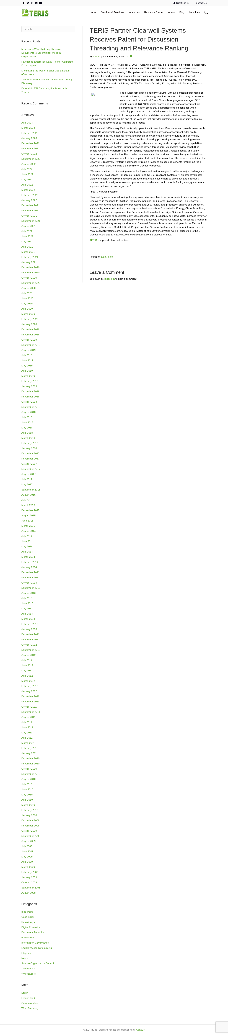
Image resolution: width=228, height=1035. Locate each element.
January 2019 (29, 386)
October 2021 (29, 215)
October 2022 (29, 153)
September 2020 (30, 282)
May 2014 (27, 546)
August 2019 (28, 350)
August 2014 (28, 531)
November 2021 (30, 210)
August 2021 (28, 226)
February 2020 (29, 319)
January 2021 (29, 262)
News (24, 958)
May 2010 (27, 794)
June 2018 (27, 422)
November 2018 (30, 396)
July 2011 (26, 722)
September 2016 (30, 489)
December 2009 (30, 820)
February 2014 (29, 562)
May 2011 (26, 732)
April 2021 (27, 246)
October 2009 (29, 830)
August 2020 (28, 288)
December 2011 (30, 696)
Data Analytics (29, 922)
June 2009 (27, 851)
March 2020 (28, 313)
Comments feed (30, 1003)
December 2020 (30, 267)
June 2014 (27, 541)
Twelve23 (140, 1030)
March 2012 (28, 680)
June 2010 (27, 789)
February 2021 (29, 257)
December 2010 (30, 758)
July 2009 (26, 846)
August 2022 (28, 164)
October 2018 (29, 401)
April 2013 (27, 613)
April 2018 (27, 432)
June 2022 (27, 174)
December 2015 (30, 510)
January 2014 (29, 567)
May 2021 (27, 241)
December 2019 (30, 329)
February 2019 (29, 381)
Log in (24, 992)
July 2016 (26, 500)
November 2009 (30, 825)
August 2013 (28, 593)
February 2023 (29, 133)
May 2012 (27, 670)
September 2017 (30, 469)
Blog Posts (27, 911)
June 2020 (27, 298)
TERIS (93, 240)
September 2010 (30, 773)
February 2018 (29, 443)
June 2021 (27, 236)
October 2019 (29, 339)
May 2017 (27, 484)
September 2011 (30, 711)
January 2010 (29, 815)
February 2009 (29, 872)
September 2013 (30, 587)
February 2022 (29, 195)
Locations (194, 12)
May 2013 (27, 608)
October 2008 (29, 882)
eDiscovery (27, 937)
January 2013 (29, 629)
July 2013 (26, 598)
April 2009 (27, 861)
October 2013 (29, 582)
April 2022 (27, 184)
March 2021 (28, 251)
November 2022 (30, 148)
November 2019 (30, 334)
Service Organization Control (37, 963)
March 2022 (28, 189)
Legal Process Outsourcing (36, 947)
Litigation (26, 953)
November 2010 (30, 763)
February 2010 (29, 810)
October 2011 (29, 706)
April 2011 (27, 737)
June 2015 (27, 520)
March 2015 (28, 525)
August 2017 (28, 474)
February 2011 (29, 748)
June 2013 (27, 603)
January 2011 (29, 753)
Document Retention (33, 932)
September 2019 (30, 344)
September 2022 (30, 158)
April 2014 (27, 551)
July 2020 (26, 293)
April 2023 (27, 122)
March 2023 (28, 127)
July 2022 (26, 169)
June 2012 (27, 665)
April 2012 (27, 675)
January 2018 (29, 448)
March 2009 (28, 867)
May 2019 (27, 365)
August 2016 (28, 494)
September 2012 (30, 649)
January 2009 (29, 877)
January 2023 (29, 138)
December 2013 (30, 572)
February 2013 (29, 624)
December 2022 (30, 143)
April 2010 (27, 799)
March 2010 (28, 804)
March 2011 (28, 742)
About (171, 12)
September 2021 (30, 220)
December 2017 (30, 453)
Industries (134, 12)
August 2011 (28, 717)
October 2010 (29, 768)
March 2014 (28, 556)
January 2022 (29, 200)
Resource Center (154, 12)
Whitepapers (28, 973)
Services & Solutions (112, 12)
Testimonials (28, 968)
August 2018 (28, 412)
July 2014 (26, 536)
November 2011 (30, 701)
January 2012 (29, 691)
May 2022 (27, 179)
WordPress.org (29, 1008)
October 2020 (29, 277)
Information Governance (35, 942)
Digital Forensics (30, 927)
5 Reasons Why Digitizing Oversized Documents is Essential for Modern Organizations (41, 53)
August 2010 (28, 779)
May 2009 (27, 856)
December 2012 (30, 634)
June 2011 (27, 727)
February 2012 (29, 686)
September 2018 (30, 406)
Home (93, 12)
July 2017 (26, 479)
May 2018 (27, 427)
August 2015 (28, 515)
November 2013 (30, 577)
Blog (181, 12)
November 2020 (30, 272)
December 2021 (30, 205)
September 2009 (30, 835)
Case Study (27, 916)
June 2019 (27, 360)
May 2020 (27, 303)
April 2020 (27, 308)
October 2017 (29, 463)
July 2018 (26, 417)
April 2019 (27, 370)
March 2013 (28, 618)
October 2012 (29, 644)
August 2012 (28, 655)
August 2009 (28, 841)
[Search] (204, 12)
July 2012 (26, 660)
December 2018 (30, 391)
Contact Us (201, 3)
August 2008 (28, 892)
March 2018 (28, 437)
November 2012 (30, 639)
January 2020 (29, 324)
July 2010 (26, 784)
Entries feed (28, 998)
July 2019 (26, 355)
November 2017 (30, 458)
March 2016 (28, 505)
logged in (109, 278)
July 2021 (26, 231)
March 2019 (28, 375)
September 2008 (30, 887)
